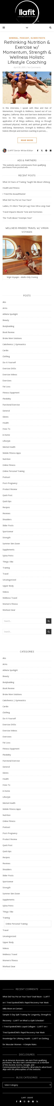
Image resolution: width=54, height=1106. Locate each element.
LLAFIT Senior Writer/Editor (20, 150)
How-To (6, 428)
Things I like (8, 561)
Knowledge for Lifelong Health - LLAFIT (20, 1038)
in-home (6, 435)
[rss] (37, 1101)
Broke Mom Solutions (12, 338)
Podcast (24, 38)
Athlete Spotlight (10, 314)
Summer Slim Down (11, 543)
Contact (18, 1008)
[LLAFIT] (27, 12)
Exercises (7, 380)
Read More (27, 140)
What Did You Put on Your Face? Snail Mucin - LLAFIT (26, 996)
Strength (6, 537)
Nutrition (6, 459)
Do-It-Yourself (9, 362)
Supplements (8, 549)
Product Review (10, 489)
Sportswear (8, 531)
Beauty (6, 320)
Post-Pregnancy (10, 483)
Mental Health (9, 447)
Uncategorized (9, 579)
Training (6, 567)
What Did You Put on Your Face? (17, 200)
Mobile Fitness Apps (12, 453)
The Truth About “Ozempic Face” (17, 218)
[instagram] (25, 1101)
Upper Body (8, 585)
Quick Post (7, 495)
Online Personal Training (14, 471)
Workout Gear (9, 610)
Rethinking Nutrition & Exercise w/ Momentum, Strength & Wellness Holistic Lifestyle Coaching (27, 52)
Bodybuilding (8, 326)
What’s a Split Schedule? (33, 1020)
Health (6, 422)
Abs (4, 302)
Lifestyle (6, 441)
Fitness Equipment (11, 392)
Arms (5, 308)
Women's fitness (10, 604)
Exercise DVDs (9, 368)
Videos (6, 591)
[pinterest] (29, 1101)
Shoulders (7, 519)
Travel (5, 573)
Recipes (6, 507)
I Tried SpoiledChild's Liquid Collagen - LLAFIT (23, 1026)
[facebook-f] (17, 1101)
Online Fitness (9, 465)
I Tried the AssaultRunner (14, 194)
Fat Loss (6, 386)
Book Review (8, 332)
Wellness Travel (10, 598)
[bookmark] (20, 1101)
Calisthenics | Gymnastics (14, 344)
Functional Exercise (11, 404)
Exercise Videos (10, 374)
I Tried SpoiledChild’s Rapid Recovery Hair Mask (26, 1002)
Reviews (6, 513)
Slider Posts (38, 38)
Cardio (5, 350)
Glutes (6, 416)
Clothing (6, 356)
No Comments (33, 67)
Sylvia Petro (8, 555)
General (13, 38)
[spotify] (33, 1101)
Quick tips (7, 501)
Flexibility (7, 398)
